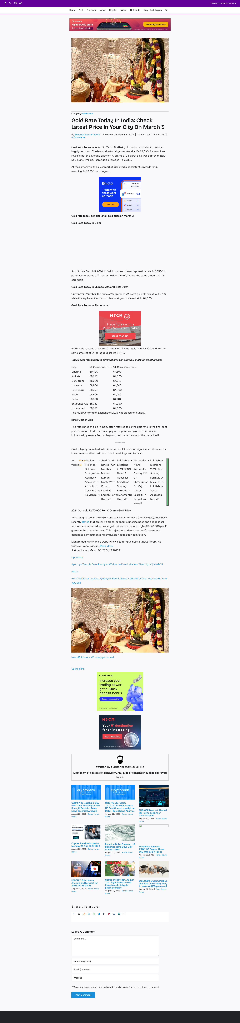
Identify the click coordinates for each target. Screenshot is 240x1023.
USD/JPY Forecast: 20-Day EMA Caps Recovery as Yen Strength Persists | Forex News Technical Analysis (85, 806)
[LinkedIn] (88, 917)
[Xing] (119, 917)
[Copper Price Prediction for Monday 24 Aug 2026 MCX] (86, 832)
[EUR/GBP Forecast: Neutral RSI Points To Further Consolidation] (154, 796)
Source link (78, 668)
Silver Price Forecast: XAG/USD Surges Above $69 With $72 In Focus (151, 849)
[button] (166, 9)
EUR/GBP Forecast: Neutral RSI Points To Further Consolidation (153, 813)
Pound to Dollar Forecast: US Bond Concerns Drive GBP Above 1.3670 (120, 847)
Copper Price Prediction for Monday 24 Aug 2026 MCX (85, 844)
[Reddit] (83, 917)
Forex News (93, 814)
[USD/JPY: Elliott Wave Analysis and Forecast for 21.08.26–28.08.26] (86, 869)
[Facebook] (73, 917)
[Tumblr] (103, 917)
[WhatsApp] (94, 917)
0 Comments (78, 137)
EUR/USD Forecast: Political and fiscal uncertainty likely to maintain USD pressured (153, 883)
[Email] (124, 917)
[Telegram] (98, 917)
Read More (106, 546)
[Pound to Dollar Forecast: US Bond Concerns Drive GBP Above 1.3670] (120, 832)
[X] (78, 917)
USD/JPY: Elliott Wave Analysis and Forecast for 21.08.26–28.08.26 (84, 883)
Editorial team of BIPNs (87, 134)
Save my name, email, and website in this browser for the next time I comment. (116, 987)
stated (85, 521)
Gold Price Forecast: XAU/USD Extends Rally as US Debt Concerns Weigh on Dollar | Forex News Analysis (120, 806)
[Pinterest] (108, 917)
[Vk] (114, 917)
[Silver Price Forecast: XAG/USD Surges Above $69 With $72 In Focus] (154, 833)
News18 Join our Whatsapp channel (92, 657)
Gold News (87, 113)
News (74, 816)
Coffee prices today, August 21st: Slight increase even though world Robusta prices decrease (119, 883)
